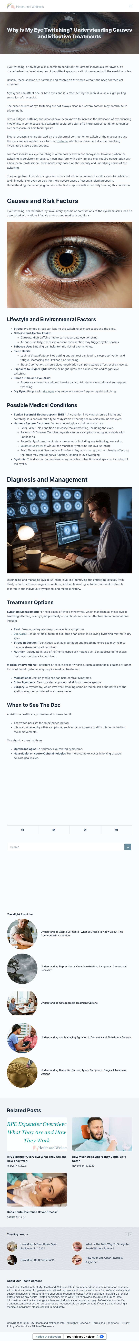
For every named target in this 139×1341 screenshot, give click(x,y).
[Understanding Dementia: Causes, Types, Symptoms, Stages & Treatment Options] (22, 1072)
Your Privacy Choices (80, 1336)
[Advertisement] (69, 788)
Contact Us (22, 1326)
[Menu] (130, 5)
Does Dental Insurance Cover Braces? (32, 1212)
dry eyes (48, 391)
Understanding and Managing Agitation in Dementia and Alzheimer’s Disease (86, 1037)
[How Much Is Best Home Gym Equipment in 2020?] (12, 1246)
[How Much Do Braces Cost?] (12, 1260)
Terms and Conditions (105, 1323)
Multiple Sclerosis (32, 445)
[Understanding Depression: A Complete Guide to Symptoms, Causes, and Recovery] (22, 969)
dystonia (62, 141)
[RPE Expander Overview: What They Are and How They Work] (37, 1134)
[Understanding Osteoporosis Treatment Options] (22, 1003)
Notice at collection (48, 1336)
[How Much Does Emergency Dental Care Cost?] (102, 1134)
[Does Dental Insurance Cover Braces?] (37, 1190)
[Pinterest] (85, 830)
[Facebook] (22, 830)
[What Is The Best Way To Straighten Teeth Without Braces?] (77, 1246)
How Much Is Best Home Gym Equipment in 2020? (38, 1246)
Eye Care (20, 633)
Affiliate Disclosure (43, 1326)
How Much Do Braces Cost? (38, 1260)
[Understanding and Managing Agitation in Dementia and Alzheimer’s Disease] (22, 1038)
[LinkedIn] (116, 830)
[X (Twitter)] (54, 830)
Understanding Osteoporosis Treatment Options (69, 1002)
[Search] (127, 847)
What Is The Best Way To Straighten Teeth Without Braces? (108, 1246)
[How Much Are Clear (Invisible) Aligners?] (77, 1260)
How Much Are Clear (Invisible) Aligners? (105, 1260)
